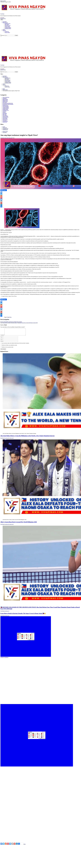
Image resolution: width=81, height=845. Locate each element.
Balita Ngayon (5, 22)
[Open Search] (0, 34)
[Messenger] (40, 199)
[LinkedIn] (40, 205)
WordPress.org (5, 129)
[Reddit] (40, 196)
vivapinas (2, 137)
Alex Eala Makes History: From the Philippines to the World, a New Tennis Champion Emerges (27, 435)
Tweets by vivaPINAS (4, 657)
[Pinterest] (40, 198)
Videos (4, 29)
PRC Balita (7, 24)
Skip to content (3, 0)
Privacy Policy (7, 32)
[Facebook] (40, 192)
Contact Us (7, 31)
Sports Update (7, 26)
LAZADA (4, 111)
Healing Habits (5, 109)
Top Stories (5, 21)
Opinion (4, 112)
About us (4, 30)
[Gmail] (40, 203)
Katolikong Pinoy (8, 28)
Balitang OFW (5, 100)
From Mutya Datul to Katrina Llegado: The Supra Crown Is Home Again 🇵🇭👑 (23, 613)
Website (1, 341)
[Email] (40, 201)
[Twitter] (40, 194)
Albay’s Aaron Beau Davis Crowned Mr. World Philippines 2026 (18, 522)
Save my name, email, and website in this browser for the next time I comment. (15, 343)
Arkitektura (5, 98)
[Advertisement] (40, 45)
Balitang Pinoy (5, 101)
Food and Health (5, 106)
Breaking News (7, 23)
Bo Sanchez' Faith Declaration (8, 104)
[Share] (40, 206)
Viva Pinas (2, 13)
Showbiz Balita (5, 116)
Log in (4, 126)
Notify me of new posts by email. (7, 347)
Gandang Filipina (8, 27)
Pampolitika (5, 113)
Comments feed (5, 128)
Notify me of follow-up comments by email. (9, 345)
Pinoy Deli (4, 114)
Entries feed (5, 127)
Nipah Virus (9, 317)
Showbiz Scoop (7, 25)
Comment (2, 335)
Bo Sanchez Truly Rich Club (8, 103)
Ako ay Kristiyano (6, 97)
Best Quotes (5, 102)
